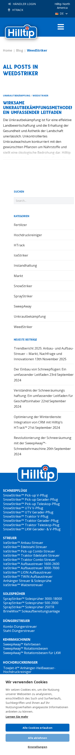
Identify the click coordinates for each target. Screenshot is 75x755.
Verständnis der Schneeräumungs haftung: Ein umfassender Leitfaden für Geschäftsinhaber (43, 395)
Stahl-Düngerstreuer (19, 631)
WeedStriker (40, 95)
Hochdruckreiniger (28, 235)
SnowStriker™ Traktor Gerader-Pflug (31, 520)
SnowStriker (23, 286)
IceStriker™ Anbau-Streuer (23, 543)
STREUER (10, 538)
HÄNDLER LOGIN (24, 4)
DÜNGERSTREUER (16, 621)
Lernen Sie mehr (17, 717)
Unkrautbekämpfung (16, 95)
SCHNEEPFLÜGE (15, 491)
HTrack (19, 245)
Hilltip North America (62, 6)
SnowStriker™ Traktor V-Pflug (25, 516)
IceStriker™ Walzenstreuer (23, 585)
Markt (18, 276)
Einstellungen (37, 747)
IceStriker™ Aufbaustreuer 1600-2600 (31, 564)
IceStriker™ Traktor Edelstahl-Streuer (31, 555)
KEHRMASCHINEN (16, 639)
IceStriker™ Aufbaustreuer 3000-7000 (31, 568)
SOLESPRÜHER (14, 594)
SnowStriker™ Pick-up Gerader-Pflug (30, 499)
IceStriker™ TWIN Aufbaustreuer (28, 576)
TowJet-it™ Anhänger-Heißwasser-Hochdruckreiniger (29, 670)
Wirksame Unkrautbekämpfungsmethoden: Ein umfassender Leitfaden (39, 107)
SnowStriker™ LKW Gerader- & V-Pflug (32, 529)
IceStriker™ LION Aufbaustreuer (27, 572)
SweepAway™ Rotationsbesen (25, 648)
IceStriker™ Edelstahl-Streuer (25, 547)
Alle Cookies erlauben (37, 728)
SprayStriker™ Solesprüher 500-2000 (30, 603)
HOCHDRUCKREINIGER (20, 662)
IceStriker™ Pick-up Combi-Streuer (29, 551)
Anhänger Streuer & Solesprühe (27, 581)
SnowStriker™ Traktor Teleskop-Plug (31, 525)
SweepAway (22, 306)
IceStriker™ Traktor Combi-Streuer (29, 559)
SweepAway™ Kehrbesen (21, 644)
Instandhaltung (25, 265)
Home (7, 50)
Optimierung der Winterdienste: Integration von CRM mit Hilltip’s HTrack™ (38, 422)
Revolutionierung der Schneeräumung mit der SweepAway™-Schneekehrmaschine (42, 443)
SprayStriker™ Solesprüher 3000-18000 (32, 598)
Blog (19, 50)
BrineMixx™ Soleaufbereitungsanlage (31, 611)
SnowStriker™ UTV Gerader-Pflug (28, 512)
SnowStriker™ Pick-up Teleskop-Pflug (31, 504)
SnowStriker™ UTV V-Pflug (23, 508)
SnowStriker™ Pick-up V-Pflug (25, 495)
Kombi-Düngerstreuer (20, 626)
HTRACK (17, 10)
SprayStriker (23, 296)
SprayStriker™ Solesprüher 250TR (28, 607)
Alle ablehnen (37, 738)
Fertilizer (20, 225)
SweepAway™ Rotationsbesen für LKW (32, 653)
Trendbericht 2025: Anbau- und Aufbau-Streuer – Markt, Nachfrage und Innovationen (44, 353)
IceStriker (21, 255)
